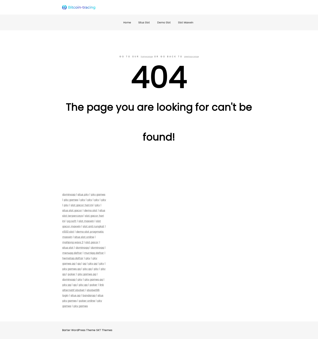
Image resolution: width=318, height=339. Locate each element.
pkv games (98, 194)
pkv (82, 200)
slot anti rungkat (93, 226)
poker (72, 274)
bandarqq (88, 295)
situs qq (75, 295)
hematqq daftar (72, 258)
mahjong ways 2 (72, 242)
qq (79, 263)
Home (127, 22)
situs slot (68, 248)
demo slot (90, 210)
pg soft (71, 221)
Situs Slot (144, 22)
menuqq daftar (72, 253)
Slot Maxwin (185, 22)
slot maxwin (86, 221)
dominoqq (68, 194)
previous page (191, 56)
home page (147, 56)
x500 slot (68, 232)
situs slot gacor (72, 210)
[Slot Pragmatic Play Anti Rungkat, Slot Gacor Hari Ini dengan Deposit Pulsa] (78, 7)
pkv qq (92, 263)
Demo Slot (164, 22)
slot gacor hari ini (82, 205)
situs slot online (84, 237)
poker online (87, 301)
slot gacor (92, 242)
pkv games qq (71, 269)
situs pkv (83, 194)
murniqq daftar (94, 253)
